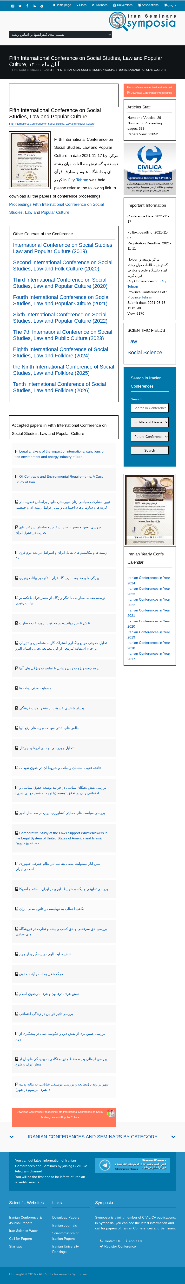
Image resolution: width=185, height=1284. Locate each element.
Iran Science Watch (24, 1231)
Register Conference (120, 1246)
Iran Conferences (25, 69)
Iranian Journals (64, 1225)
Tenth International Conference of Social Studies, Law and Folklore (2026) (59, 387)
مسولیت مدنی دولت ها (35, 688)
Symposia (79, 1274)
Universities (124, 5)
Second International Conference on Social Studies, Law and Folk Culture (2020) (62, 265)
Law (46, 69)
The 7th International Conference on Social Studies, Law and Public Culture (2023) (62, 335)
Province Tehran (139, 297)
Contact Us (112, 1241)
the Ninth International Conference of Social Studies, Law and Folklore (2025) (63, 370)
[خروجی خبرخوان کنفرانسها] (34, 6)
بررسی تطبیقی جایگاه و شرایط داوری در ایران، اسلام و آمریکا (63, 889)
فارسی (171, 5)
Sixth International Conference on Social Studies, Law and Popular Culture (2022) (60, 318)
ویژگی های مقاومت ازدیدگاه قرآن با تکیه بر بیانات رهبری (59, 578)
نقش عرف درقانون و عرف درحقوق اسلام (49, 994)
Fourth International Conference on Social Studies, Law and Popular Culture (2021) (61, 300)
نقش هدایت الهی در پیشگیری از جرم (45, 954)
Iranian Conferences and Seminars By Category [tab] (93, 1136)
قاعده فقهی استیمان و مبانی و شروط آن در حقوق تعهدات (60, 768)
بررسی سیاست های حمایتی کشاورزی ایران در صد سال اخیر (62, 813)
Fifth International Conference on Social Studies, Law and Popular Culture (108, 69)
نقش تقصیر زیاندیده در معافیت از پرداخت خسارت (54, 623)
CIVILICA (149, 1217)
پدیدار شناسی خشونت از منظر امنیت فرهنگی (51, 708)
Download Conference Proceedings (151, 92)
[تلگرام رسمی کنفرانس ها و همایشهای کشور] (41, 6)
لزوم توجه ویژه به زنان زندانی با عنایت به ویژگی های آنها (59, 668)
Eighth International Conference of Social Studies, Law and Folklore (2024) (60, 352)
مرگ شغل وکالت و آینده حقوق (41, 974)
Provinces (100, 5)
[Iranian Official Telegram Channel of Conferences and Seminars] (132, 1165)
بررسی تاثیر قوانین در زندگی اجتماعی (46, 1014)
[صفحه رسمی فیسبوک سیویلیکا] (27, 6)
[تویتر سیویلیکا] (20, 6)
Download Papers (65, 1217)
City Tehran (77, 180)
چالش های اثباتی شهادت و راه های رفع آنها (49, 728)
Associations (150, 5)
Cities (82, 5)
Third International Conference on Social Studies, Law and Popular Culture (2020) (60, 283)
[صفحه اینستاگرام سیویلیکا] (12, 6)
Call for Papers (20, 1239)
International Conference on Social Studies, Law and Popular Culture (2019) (63, 248)
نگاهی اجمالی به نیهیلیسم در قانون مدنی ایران (51, 909)
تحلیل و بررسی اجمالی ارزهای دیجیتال (46, 748)
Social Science (144, 352)
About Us (135, 1241)
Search (136, 399)
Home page (63, 5)
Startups (15, 1246)
